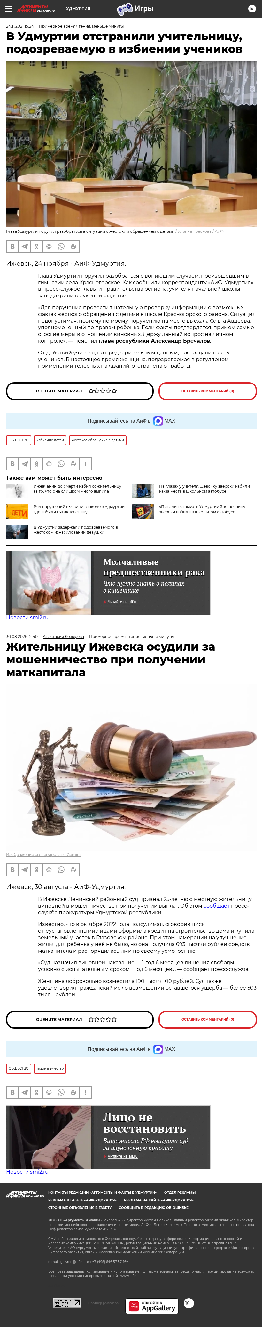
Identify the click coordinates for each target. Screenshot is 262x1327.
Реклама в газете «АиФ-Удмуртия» (82, 1200)
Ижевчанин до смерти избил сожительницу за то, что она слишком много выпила (77, 489)
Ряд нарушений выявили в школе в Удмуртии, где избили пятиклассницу (80, 509)
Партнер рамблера (103, 1303)
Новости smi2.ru (27, 617)
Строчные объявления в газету (80, 1208)
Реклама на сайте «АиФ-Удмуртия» (159, 1200)
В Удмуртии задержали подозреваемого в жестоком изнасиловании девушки (76, 530)
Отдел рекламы (180, 1193)
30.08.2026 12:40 (22, 636)
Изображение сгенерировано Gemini (43, 854)
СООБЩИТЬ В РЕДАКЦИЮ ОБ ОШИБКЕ (154, 1208)
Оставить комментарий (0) (207, 391)
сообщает (217, 906)
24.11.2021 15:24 (20, 26)
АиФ (219, 231)
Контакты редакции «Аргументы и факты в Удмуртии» (102, 1193)
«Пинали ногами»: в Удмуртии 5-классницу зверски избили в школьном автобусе (202, 509)
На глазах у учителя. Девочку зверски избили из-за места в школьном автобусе (204, 489)
